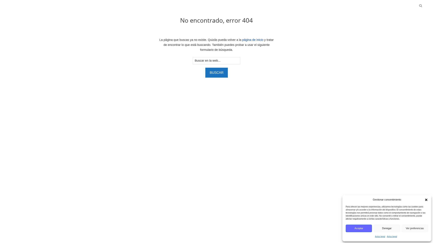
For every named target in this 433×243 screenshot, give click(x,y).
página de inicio (252, 40)
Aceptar (359, 228)
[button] (426, 199)
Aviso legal (380, 236)
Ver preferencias (415, 228)
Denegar (387, 228)
